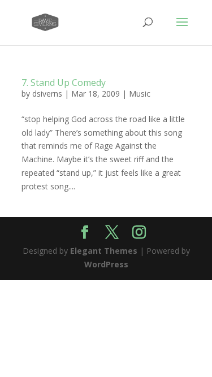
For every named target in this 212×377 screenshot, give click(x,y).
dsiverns (47, 93)
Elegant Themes (103, 250)
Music (139, 93)
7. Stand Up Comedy (63, 82)
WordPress (106, 264)
